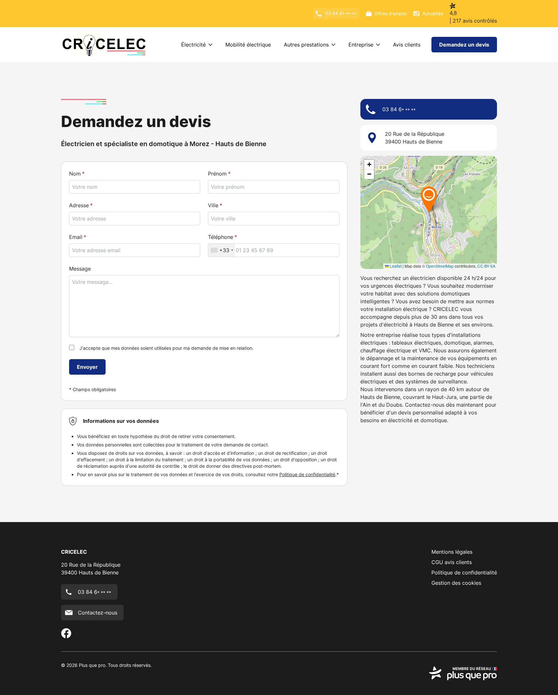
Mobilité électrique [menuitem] (248, 44)
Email (75, 237)
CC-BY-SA (486, 266)
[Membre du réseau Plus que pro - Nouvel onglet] (463, 673)
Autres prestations (306, 44)
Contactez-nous (97, 612)
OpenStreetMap (440, 266)
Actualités (432, 13)
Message (80, 268)
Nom (75, 173)
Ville (213, 205)
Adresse (79, 205)
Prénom (217, 173)
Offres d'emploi (390, 13)
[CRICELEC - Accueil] (104, 45)
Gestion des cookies (456, 583)
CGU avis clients (451, 562)
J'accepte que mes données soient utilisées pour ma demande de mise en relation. (166, 348)
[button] (429, 199)
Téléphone (220, 237)
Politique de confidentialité (307, 474)
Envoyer (87, 367)
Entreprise (360, 44)
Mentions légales (451, 552)
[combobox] (273, 218)
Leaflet (395, 266)
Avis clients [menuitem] (406, 44)
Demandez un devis (464, 44)
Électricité (193, 44)
